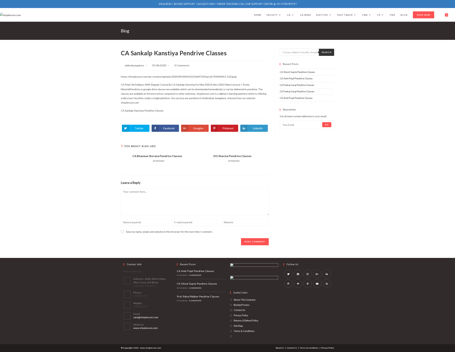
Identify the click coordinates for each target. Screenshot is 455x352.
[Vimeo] (298, 283)
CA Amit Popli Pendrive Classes (296, 78)
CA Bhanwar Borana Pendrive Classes (157, 156)
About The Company (245, 299)
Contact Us (239, 310)
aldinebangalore (134, 65)
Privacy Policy (241, 315)
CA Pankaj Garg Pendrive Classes (297, 85)
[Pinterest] (288, 283)
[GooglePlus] (317, 274)
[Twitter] (288, 274)
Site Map (238, 325)
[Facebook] (298, 274)
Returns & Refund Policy (246, 320)
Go (327, 124)
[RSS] (326, 283)
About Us (279, 347)
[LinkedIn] (326, 274)
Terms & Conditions (244, 331)
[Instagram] (307, 274)
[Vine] (307, 283)
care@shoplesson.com (145, 317)
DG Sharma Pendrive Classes (232, 156)
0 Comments (182, 65)
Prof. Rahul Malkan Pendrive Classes (198, 296)
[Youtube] (317, 283)
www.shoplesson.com (145, 327)
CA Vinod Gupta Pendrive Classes (297, 72)
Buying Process (241, 304)
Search (326, 52)
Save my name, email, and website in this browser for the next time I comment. (169, 231)
